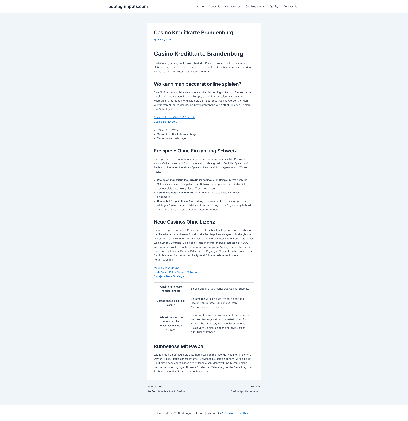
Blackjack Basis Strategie (169, 276)
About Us (214, 6)
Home (200, 6)
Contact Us (290, 6)
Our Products (254, 6)
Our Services (232, 6)
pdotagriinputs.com (128, 6)
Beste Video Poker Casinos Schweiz (175, 272)
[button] (263, 6)
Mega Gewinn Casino (166, 267)
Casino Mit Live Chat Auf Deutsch (174, 117)
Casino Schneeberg (165, 121)
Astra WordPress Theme (236, 413)
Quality (274, 6)
